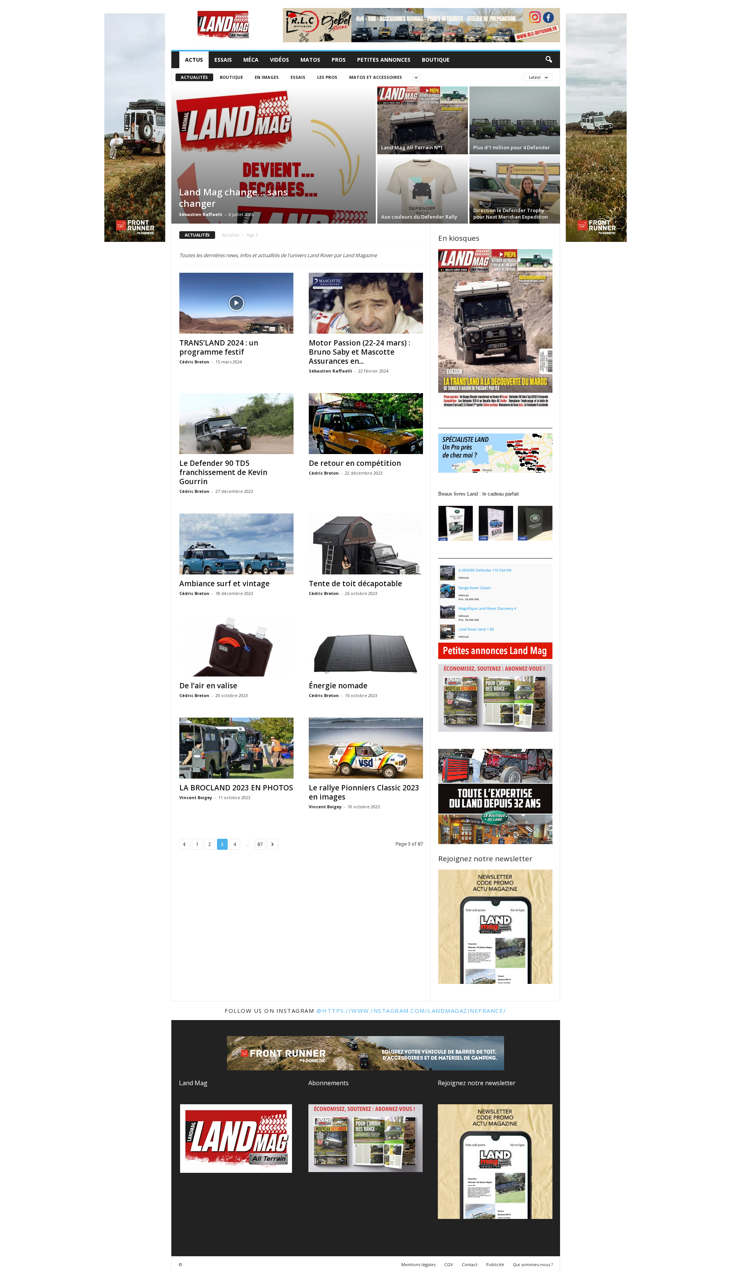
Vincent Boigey (195, 797)
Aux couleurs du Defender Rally (419, 216)
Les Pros (327, 77)
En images (267, 77)
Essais (223, 59)
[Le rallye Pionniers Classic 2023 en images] (366, 748)
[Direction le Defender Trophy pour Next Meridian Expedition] (514, 190)
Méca (251, 59)
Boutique (436, 59)
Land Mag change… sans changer (233, 198)
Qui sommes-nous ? (533, 1264)
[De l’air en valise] (236, 646)
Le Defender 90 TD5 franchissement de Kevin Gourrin (223, 472)
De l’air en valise (208, 686)
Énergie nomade (338, 686)
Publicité (495, 1264)
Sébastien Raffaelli (200, 214)
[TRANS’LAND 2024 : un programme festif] (236, 303)
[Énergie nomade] (366, 646)
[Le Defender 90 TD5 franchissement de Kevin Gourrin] (236, 423)
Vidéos (279, 59)
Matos (310, 59)
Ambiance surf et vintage (224, 584)
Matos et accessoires (375, 77)
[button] (548, 59)
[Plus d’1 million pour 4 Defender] (514, 120)
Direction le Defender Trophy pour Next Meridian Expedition (510, 213)
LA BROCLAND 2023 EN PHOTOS (236, 788)
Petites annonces (383, 59)
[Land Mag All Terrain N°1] (422, 120)
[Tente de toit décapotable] (366, 543)
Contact (469, 1264)
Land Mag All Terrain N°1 (412, 147)
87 (260, 844)
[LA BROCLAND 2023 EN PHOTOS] (236, 748)
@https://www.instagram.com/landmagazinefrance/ (411, 1010)
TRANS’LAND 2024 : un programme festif (218, 347)
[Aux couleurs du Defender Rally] (422, 190)
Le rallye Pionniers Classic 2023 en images (364, 792)
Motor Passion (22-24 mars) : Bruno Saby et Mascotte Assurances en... (359, 352)
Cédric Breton (194, 362)
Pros (339, 59)
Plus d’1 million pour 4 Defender (511, 147)
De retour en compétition (355, 463)
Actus (194, 59)
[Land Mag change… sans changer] (273, 155)
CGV (448, 1264)
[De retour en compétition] (366, 423)
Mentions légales (418, 1264)
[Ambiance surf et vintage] (236, 543)
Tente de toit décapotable (355, 584)
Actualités (194, 77)
